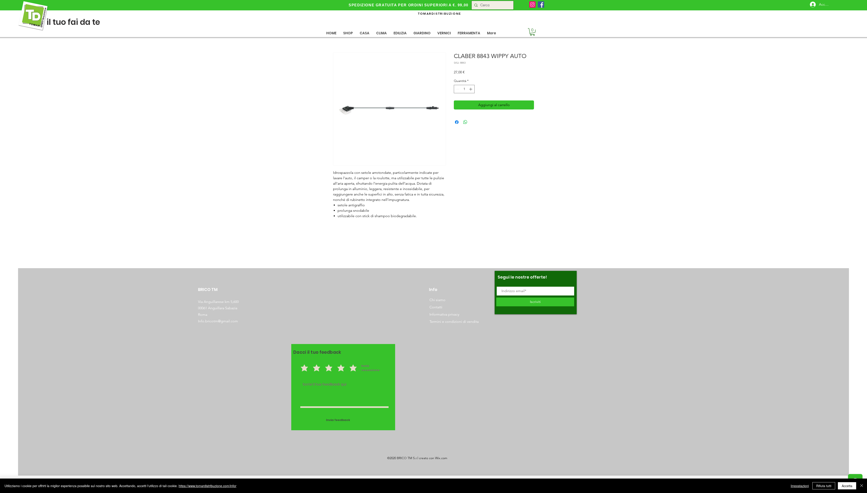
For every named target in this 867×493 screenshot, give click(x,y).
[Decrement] (457, 89)
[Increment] (471, 89)
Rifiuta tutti (823, 486)
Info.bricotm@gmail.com (218, 321)
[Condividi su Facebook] (456, 122)
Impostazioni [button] (800, 486)
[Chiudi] (861, 485)
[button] (364, 33)
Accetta (847, 486)
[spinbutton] (464, 89)
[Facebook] (541, 4)
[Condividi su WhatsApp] (465, 122)
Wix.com (441, 458)
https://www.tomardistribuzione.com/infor (207, 486)
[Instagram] (532, 4)
